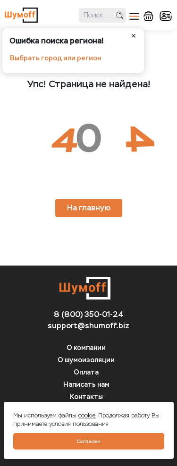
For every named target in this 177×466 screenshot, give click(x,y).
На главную (88, 207)
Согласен (88, 441)
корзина (148, 16)
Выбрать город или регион (55, 58)
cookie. (87, 415)
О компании (86, 348)
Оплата (86, 372)
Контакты (86, 397)
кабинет (165, 16)
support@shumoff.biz (88, 325)
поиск (119, 15)
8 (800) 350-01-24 (89, 314)
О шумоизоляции (86, 360)
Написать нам (86, 385)
